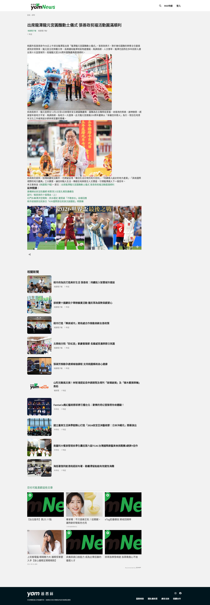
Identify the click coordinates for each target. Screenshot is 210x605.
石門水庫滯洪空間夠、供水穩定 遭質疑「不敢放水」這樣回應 (57, 198)
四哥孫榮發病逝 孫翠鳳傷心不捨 (121, 557)
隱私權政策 (153, 598)
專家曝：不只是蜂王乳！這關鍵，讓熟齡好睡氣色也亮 (83, 521)
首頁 (28, 15)
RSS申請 (168, 5)
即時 (33, 15)
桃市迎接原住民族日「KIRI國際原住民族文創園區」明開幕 (55, 201)
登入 (178, 5)
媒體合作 (177, 598)
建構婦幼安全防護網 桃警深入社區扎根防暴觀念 (50, 191)
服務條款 (140, 598)
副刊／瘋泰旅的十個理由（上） (42, 194)
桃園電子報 (32, 31)
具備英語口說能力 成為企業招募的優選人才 (83, 558)
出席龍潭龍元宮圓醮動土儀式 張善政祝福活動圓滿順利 (87, 184)
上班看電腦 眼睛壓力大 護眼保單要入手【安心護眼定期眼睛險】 (45, 558)
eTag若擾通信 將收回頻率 (118, 519)
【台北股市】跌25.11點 (39, 519)
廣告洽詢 (165, 598)
